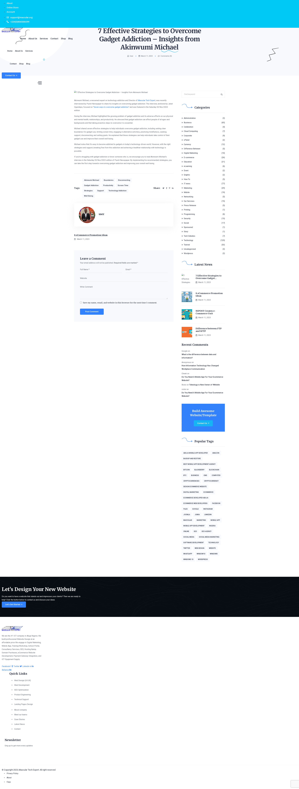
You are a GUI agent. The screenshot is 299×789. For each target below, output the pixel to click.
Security (187, 218)
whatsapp (187, 554)
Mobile (187, 192)
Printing (187, 210)
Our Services (189, 201)
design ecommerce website (195, 486)
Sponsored (188, 227)
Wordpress (188, 253)
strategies (88, 191)
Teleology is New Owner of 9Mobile (204, 385)
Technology (188, 240)
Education (188, 162)
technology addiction (117, 191)
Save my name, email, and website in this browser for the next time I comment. (120, 303)
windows (214, 554)
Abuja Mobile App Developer (195, 453)
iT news (187, 183)
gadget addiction (91, 185)
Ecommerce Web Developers (195, 503)
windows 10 (188, 559)
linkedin (208, 514)
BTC (184, 475)
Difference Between (192, 149)
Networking (188, 197)
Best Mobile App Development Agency (199, 464)
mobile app (215, 520)
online (186, 531)
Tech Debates (189, 236)
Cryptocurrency (211, 481)
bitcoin (186, 470)
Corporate (188, 136)
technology (213, 543)
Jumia (197, 514)
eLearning (188, 166)
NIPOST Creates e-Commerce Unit (206, 312)
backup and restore (192, 458)
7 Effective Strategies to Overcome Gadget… (208, 276)
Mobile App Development (194, 526)
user (101, 214)
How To (187, 179)
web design (199, 548)
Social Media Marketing (209, 537)
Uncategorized (190, 249)
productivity (108, 185)
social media (188, 537)
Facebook (216, 503)
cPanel (186, 140)
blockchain (214, 470)
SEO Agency (206, 531)
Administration (190, 118)
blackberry (199, 470)
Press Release (190, 205)
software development (193, 543)
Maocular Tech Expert (146, 100)
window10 (201, 554)
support (100, 191)
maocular (187, 520)
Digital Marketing (191, 153)
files (185, 509)
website (212, 548)
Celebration (188, 127)
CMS (205, 475)
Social (186, 223)
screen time (123, 185)
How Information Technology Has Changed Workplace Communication (200, 367)
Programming (189, 214)
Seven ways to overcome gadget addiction (111, 107)
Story (186, 231)
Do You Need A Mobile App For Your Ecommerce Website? (202, 378)
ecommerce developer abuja (195, 498)
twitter (186, 548)
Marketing (188, 188)
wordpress (203, 559)
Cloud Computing (191, 131)
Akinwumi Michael (91, 180)
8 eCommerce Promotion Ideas (91, 235)
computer (216, 475)
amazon (215, 453)
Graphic (187, 175)
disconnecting (124, 180)
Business (188, 122)
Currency (187, 144)
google (195, 509)
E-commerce (189, 157)
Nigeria (212, 526)
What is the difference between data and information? (199, 356)
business (195, 475)
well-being (88, 196)
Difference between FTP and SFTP (209, 329)
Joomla (186, 514)
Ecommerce (208, 492)
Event (186, 170)
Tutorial (187, 245)
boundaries (108, 180)
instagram (208, 509)
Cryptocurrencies (191, 481)
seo (195, 531)
